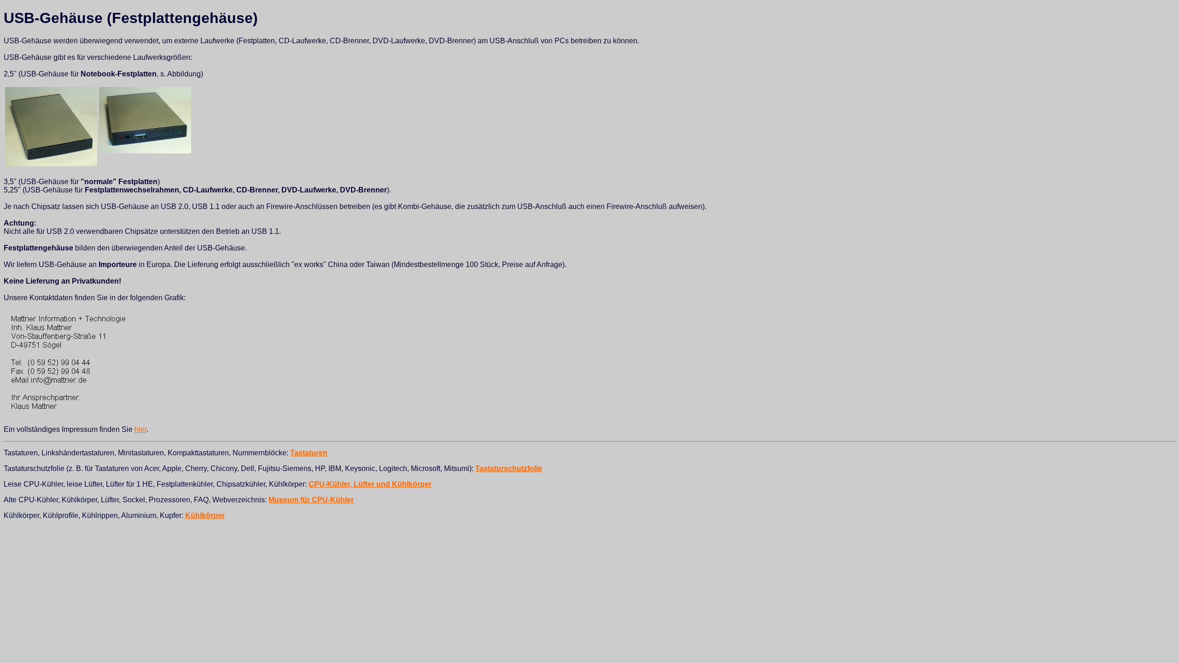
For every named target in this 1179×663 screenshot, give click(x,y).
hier (140, 429)
